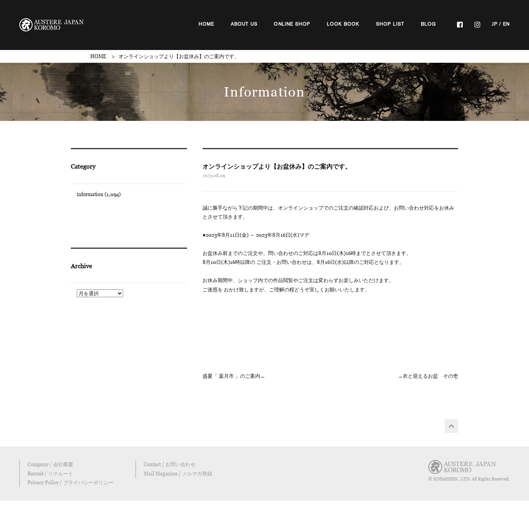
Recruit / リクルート (50, 473)
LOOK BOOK (343, 24)
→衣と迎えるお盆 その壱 (428, 376)
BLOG (428, 24)
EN (506, 24)
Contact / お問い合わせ (170, 464)
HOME (207, 24)
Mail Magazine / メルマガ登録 (178, 473)
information (90, 194)
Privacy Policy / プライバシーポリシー (70, 482)
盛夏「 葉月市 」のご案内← (234, 376)
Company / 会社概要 (50, 464)
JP (495, 24)
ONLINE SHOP (292, 24)
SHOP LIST (390, 24)
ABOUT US (244, 24)
